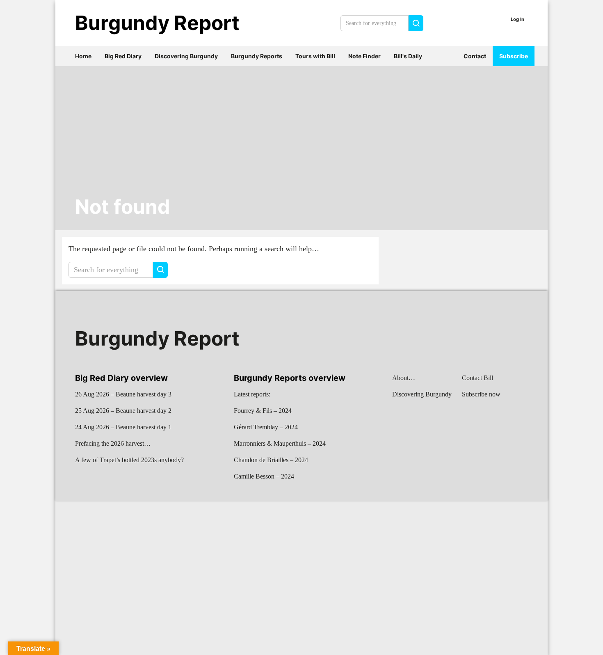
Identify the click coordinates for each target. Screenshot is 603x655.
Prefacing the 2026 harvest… (113, 443)
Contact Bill (477, 377)
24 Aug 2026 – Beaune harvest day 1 (123, 427)
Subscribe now (481, 394)
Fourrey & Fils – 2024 (263, 410)
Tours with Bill (315, 56)
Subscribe (513, 56)
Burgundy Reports (256, 56)
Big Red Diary (123, 56)
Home (83, 56)
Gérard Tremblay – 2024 (266, 427)
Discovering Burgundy (186, 56)
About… (403, 377)
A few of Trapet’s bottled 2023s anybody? (129, 459)
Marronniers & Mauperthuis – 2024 (280, 443)
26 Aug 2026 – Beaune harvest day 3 (123, 394)
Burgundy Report (157, 23)
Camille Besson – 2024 (264, 476)
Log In (517, 19)
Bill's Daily (408, 56)
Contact (475, 56)
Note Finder (364, 56)
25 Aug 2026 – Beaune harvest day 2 (123, 410)
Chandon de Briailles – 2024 (271, 459)
